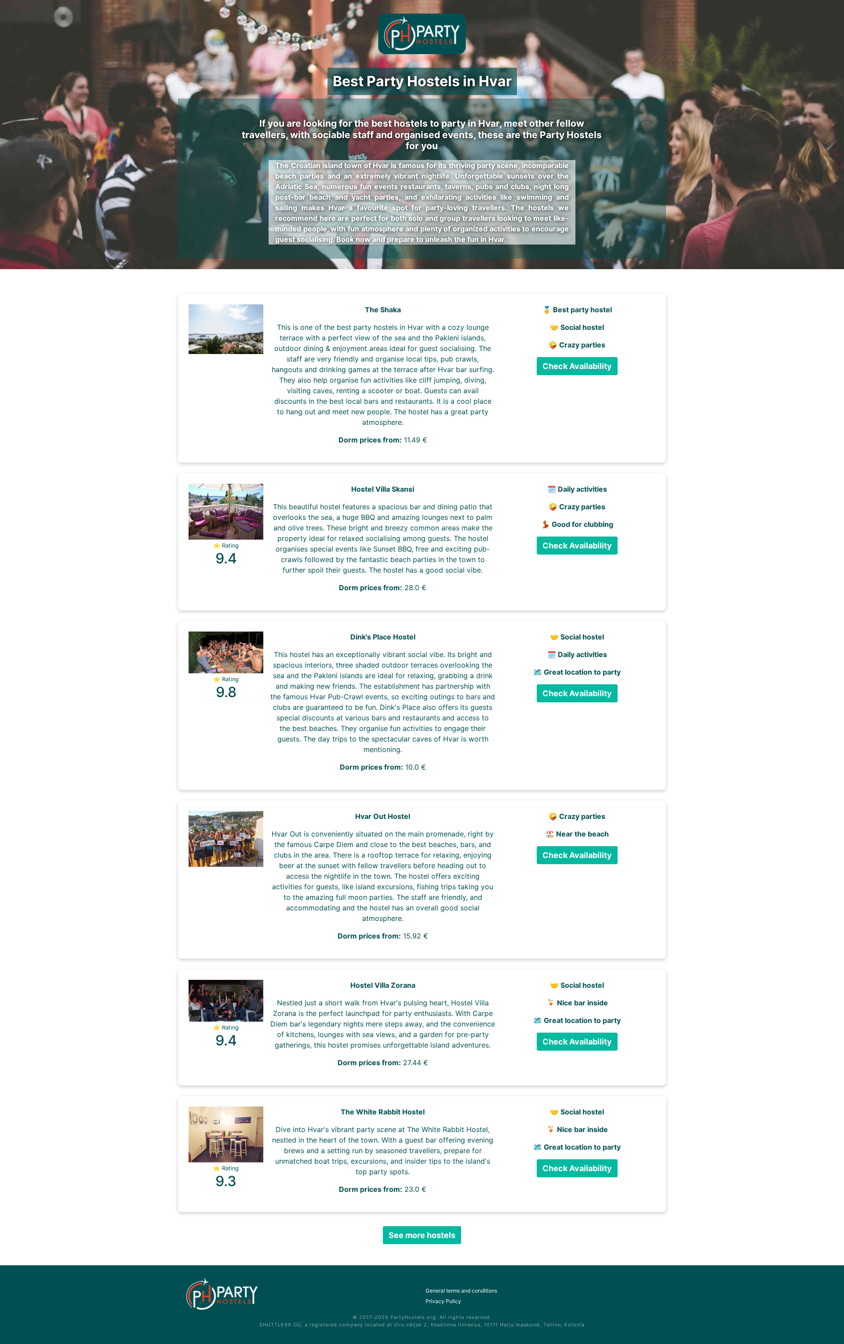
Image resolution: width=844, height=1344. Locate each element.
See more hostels (422, 1235)
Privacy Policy (443, 1301)
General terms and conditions (461, 1290)
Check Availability (577, 366)
